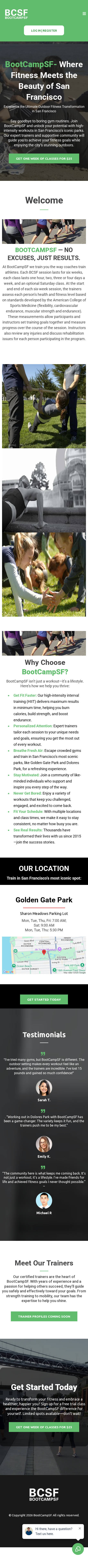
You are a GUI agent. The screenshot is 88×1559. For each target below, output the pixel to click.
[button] (84, 13)
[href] (44, 955)
